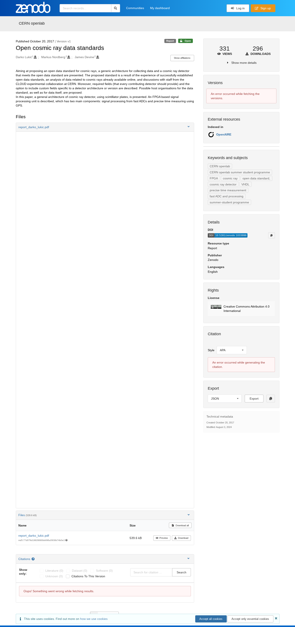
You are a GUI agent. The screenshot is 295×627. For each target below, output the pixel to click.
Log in (240, 8)
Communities (135, 8)
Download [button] (183, 538)
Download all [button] (182, 525)
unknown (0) (54, 576)
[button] (105, 127)
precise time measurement (228, 190)
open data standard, (256, 178)
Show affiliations (182, 58)
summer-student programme (229, 202)
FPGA (214, 178)
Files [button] (27, 515)
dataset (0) (79, 570)
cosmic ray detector (223, 184)
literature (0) (54, 570)
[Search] (115, 8)
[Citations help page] (33, 559)
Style (211, 350)
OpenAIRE (223, 134)
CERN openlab (32, 23)
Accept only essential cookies (250, 619)
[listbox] (232, 350)
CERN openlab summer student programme (240, 172)
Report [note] (170, 41)
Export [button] (254, 398)
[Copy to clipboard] (271, 235)
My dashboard (160, 8)
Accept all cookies (210, 619)
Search (181, 572)
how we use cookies (94, 619)
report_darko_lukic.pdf (33, 535)
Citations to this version (88, 576)
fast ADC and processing (226, 196)
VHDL (245, 184)
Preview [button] (163, 538)
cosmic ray (230, 178)
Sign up (265, 8)
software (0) (104, 570)
